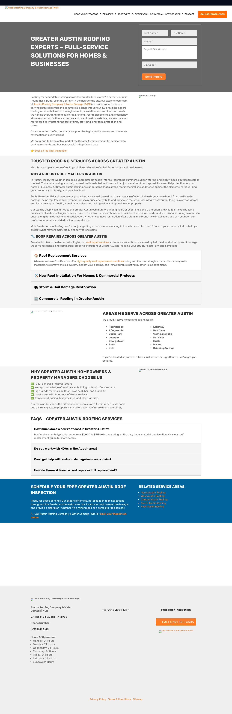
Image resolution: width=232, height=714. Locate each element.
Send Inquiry (153, 76)
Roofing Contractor (86, 14)
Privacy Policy (98, 699)
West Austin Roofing (153, 496)
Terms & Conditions (119, 699)
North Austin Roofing (153, 492)
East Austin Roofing (152, 506)
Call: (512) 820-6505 (212, 14)
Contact (189, 14)
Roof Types (124, 14)
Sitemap (138, 699)
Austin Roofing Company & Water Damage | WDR (62, 104)
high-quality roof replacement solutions (100, 261)
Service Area (172, 14)
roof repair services (97, 242)
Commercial (157, 14)
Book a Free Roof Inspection (51, 150)
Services (108, 14)
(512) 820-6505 (40, 628)
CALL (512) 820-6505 (178, 622)
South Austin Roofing (153, 503)
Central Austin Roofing (154, 499)
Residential (142, 14)
